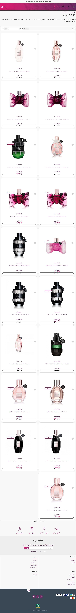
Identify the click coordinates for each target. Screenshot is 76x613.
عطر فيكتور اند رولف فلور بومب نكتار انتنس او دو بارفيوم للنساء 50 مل (57, 510)
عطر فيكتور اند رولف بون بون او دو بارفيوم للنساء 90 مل (19, 216)
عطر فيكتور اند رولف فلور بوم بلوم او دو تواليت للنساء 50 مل (19, 363)
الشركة (70, 12)
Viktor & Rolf (57, 68)
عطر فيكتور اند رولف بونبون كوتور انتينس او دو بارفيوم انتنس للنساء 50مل (57, 119)
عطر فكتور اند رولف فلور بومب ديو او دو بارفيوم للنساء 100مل (19, 71)
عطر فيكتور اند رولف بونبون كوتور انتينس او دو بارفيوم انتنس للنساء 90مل (19, 119)
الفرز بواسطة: (26, 28)
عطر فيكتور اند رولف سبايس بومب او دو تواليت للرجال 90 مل (19, 314)
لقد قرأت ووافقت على (37, 551)
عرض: (6, 28)
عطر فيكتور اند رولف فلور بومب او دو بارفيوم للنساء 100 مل (57, 411)
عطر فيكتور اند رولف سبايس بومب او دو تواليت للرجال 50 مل (57, 314)
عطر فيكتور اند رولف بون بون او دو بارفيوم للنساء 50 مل (57, 216)
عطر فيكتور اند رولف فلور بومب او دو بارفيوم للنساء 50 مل (19, 411)
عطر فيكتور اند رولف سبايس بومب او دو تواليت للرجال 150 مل (19, 265)
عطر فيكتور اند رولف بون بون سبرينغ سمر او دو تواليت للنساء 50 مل (57, 265)
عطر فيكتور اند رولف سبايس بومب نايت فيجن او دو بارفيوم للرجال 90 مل (57, 363)
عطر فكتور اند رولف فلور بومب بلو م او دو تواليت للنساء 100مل (57, 71)
